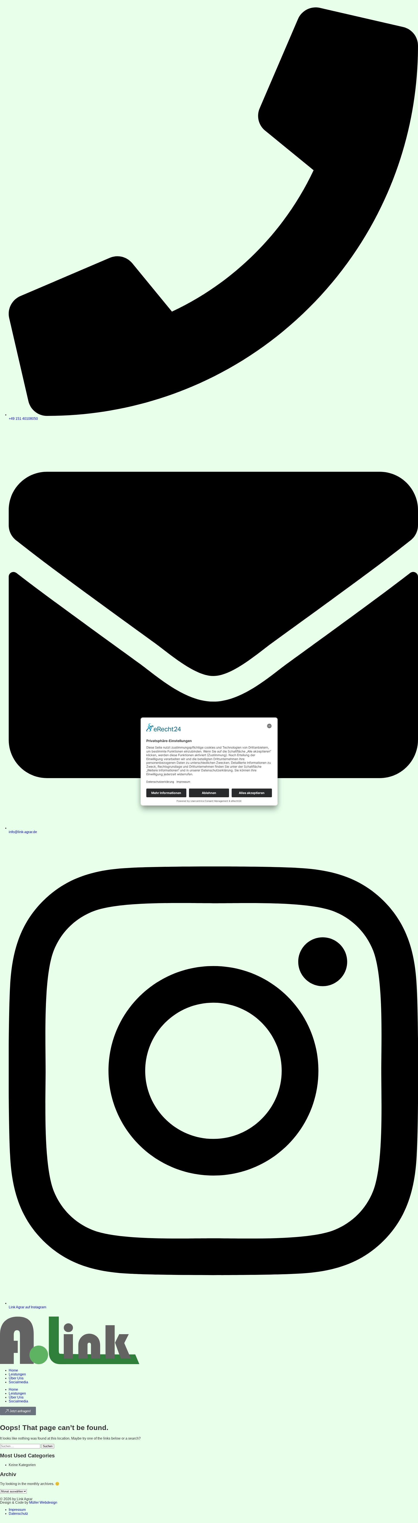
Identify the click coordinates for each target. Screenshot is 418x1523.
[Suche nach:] (20, 1446)
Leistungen (17, 1374)
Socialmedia (18, 1382)
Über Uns (16, 1378)
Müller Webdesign (43, 1502)
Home (13, 1370)
